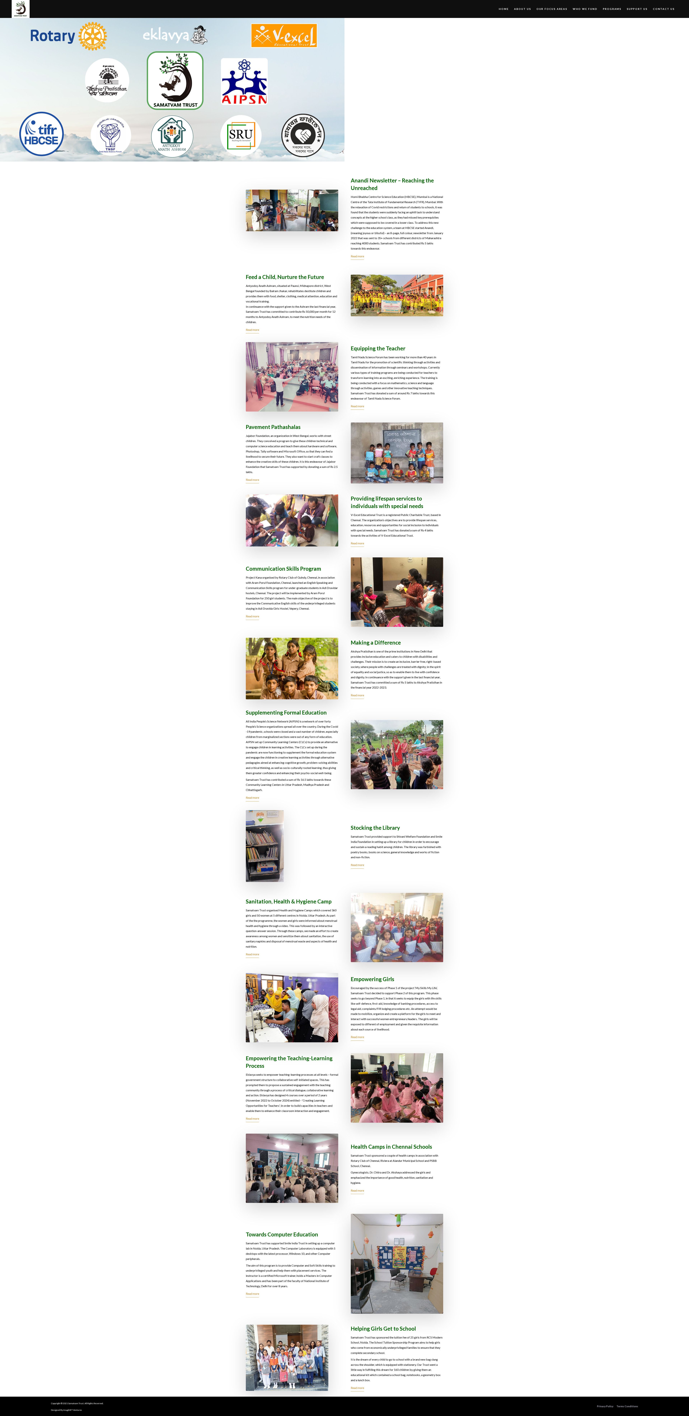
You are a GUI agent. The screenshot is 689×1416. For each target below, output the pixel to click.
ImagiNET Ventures (72, 1410)
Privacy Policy (605, 1406)
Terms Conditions (627, 1406)
